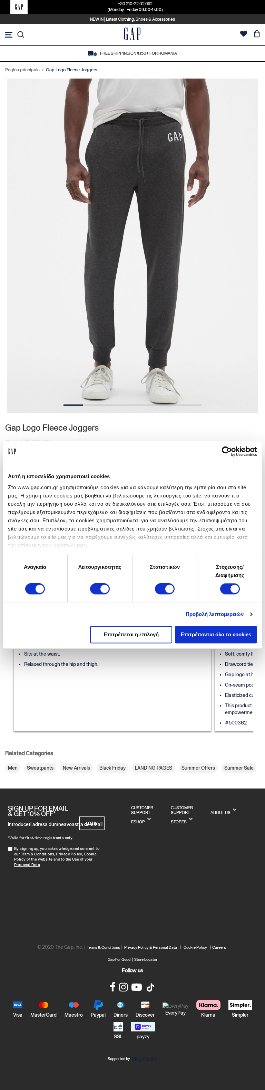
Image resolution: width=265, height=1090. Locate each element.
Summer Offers (198, 768)
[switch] (100, 589)
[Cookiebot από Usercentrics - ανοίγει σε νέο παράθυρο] (227, 451)
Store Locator (145, 959)
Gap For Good (119, 959)
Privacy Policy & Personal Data (150, 947)
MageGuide (144, 1059)
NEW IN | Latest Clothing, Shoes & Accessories (132, 19)
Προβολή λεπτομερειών (215, 614)
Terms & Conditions (104, 947)
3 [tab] (112, 405)
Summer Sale (239, 768)
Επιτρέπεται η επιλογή (131, 635)
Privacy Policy (69, 854)
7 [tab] (192, 405)
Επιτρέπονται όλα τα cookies (216, 635)
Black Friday (112, 768)
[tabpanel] (132, 246)
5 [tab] (152, 405)
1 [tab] (73, 405)
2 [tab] (93, 405)
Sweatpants (40, 768)
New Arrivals (76, 768)
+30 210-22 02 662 (135, 3)
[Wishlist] (243, 35)
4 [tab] (132, 405)
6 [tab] (172, 405)
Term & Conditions (38, 854)
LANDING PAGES (153, 768)
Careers (219, 947)
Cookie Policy (195, 947)
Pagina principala (22, 69)
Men (13, 768)
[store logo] (132, 35)
